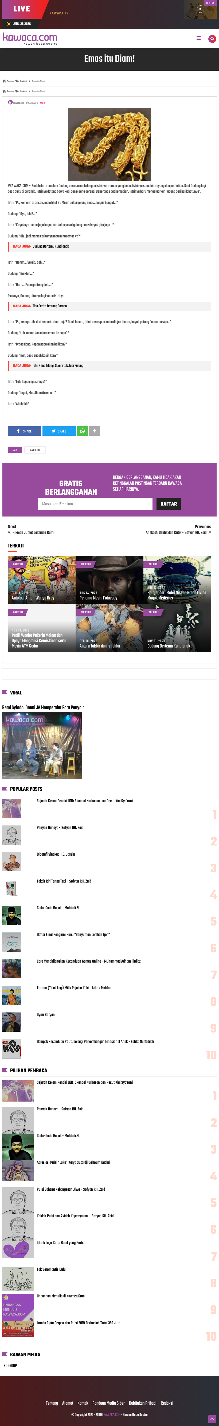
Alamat (67, 1404)
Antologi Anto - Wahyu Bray (33, 598)
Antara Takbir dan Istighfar (100, 646)
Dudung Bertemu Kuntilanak (51, 246)
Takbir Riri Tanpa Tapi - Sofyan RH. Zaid (64, 881)
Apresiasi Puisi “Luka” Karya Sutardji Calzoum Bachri (73, 1162)
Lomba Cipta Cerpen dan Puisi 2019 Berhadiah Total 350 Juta (78, 1323)
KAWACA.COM (112, 1415)
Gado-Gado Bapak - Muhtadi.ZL (58, 908)
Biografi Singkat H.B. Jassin (56, 854)
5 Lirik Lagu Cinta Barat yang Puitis (60, 1243)
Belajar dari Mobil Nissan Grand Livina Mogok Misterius (176, 595)
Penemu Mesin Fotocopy (98, 598)
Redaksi (167, 1404)
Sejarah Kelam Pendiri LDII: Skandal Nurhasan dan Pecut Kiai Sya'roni (85, 801)
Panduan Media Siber (108, 1404)
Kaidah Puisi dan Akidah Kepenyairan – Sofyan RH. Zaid (75, 1216)
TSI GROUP (9, 1366)
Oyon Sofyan (46, 1014)
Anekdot (35, 450)
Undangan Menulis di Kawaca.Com (61, 1296)
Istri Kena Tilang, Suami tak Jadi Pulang (58, 366)
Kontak (82, 1404)
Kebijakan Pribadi (143, 1404)
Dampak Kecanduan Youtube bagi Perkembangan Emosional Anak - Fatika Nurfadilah (95, 1041)
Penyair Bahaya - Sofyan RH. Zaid (60, 827)
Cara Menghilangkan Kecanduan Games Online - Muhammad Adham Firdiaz (88, 961)
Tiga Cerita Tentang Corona (50, 306)
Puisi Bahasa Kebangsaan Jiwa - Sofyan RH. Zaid (71, 1189)
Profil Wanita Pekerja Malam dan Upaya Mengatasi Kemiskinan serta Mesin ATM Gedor (39, 641)
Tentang (52, 1404)
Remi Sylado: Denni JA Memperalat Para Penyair (43, 708)
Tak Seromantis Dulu (51, 1269)
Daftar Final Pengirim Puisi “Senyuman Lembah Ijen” (73, 934)
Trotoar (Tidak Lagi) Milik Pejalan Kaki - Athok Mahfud (74, 988)
